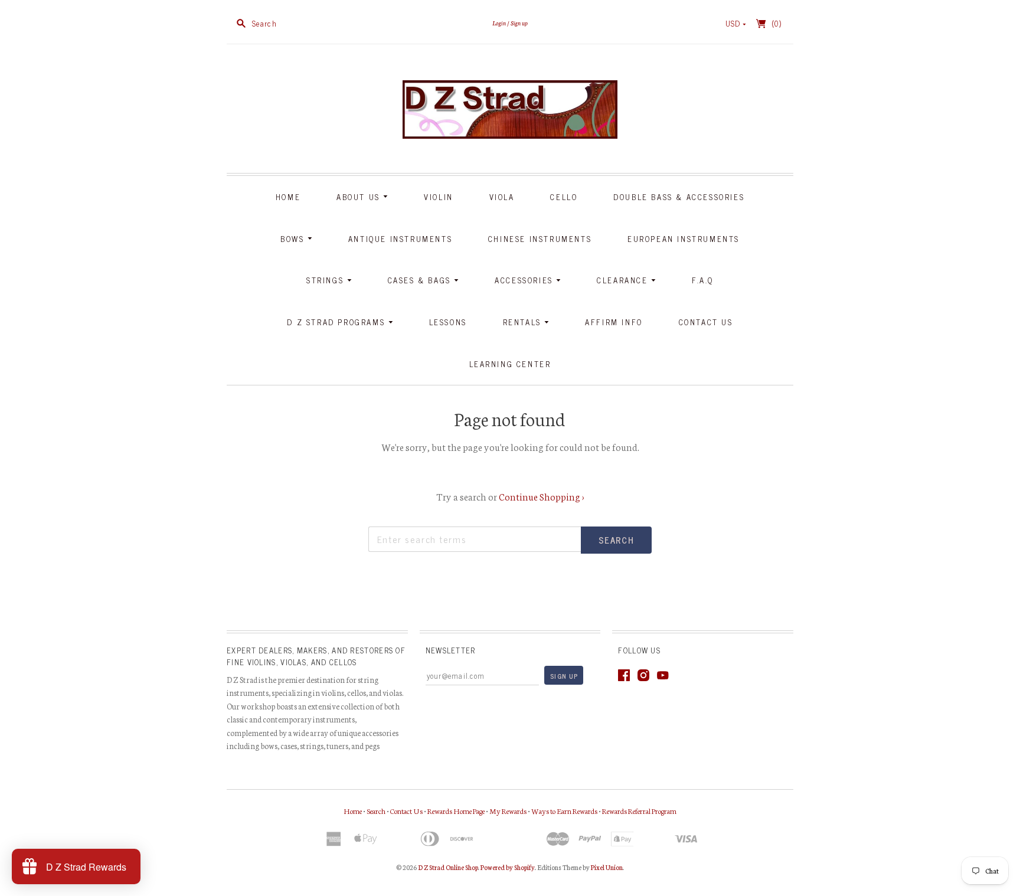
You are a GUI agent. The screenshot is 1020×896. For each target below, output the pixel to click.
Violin (438, 197)
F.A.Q (703, 280)
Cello (563, 197)
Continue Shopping (541, 496)
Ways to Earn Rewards (564, 811)
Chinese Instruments (539, 239)
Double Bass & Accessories (678, 197)
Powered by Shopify (507, 867)
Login (499, 22)
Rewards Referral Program (639, 811)
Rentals (524, 322)
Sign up (519, 22)
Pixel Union (607, 867)
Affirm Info (614, 322)
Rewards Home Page (456, 811)
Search (376, 811)
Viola (502, 197)
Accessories (525, 280)
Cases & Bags (421, 280)
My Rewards (508, 811)
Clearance (624, 280)
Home (288, 197)
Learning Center (510, 364)
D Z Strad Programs (337, 322)
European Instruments (683, 239)
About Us (359, 197)
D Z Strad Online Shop (448, 867)
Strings (326, 280)
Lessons (448, 322)
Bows (294, 239)
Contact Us (706, 322)
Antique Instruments (400, 239)
